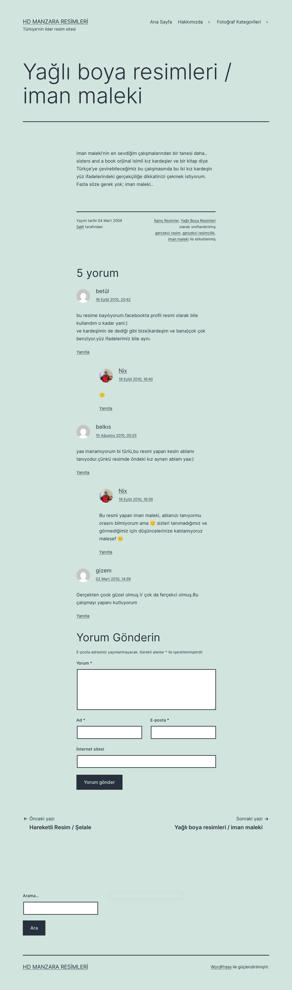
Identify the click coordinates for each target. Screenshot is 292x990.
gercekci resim (167, 233)
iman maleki (178, 239)
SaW (80, 226)
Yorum (84, 663)
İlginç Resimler (166, 220)
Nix (123, 370)
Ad (80, 720)
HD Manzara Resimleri (55, 21)
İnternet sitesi (90, 749)
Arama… (31, 895)
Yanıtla (82, 352)
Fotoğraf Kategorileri (239, 22)
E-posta (159, 720)
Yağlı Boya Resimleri (198, 220)
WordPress (221, 966)
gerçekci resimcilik (198, 233)
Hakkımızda (190, 22)
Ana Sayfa (161, 22)
